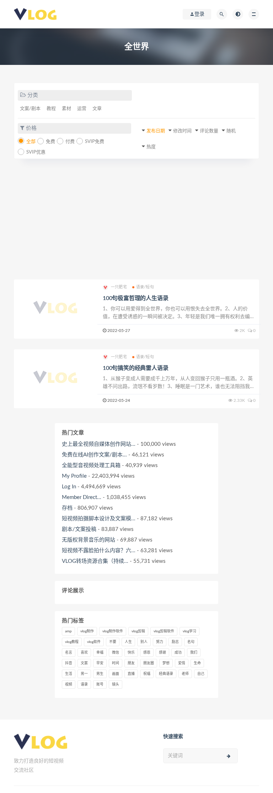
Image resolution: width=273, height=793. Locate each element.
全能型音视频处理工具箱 (91, 465)
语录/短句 (145, 287)
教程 (51, 108)
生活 (68, 674)
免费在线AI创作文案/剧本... (94, 455)
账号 (99, 684)
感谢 (162, 652)
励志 (175, 642)
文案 (84, 663)
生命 (197, 663)
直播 (131, 674)
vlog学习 (189, 631)
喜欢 (84, 652)
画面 (115, 674)
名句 (190, 642)
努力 (159, 642)
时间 (115, 663)
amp (68, 631)
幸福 (99, 652)
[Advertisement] (136, 219)
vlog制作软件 (112, 631)
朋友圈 (148, 663)
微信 (115, 652)
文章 (97, 108)
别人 (144, 642)
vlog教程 (72, 642)
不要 (112, 642)
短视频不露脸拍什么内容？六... (98, 550)
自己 (200, 674)
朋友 (131, 663)
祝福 (146, 674)
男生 (99, 674)
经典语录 (166, 674)
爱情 (181, 663)
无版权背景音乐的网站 (88, 540)
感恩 (146, 652)
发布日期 (155, 131)
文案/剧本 (30, 108)
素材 (66, 108)
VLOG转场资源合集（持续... (95, 561)
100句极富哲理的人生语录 (135, 298)
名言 (68, 652)
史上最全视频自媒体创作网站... (98, 444)
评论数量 (209, 131)
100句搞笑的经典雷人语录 (135, 368)
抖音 (68, 663)
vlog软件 (94, 642)
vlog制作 (87, 631)
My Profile (74, 476)
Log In (69, 486)
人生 (128, 642)
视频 (68, 684)
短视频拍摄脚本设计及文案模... (98, 518)
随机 (231, 131)
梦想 (166, 663)
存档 (67, 508)
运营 (81, 108)
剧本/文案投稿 (79, 529)
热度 (151, 147)
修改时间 (182, 131)
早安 (99, 663)
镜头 (115, 684)
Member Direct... (81, 497)
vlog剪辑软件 (164, 631)
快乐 (131, 652)
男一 (84, 674)
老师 (185, 674)
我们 (193, 652)
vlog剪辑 (138, 631)
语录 (84, 684)
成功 (178, 652)
